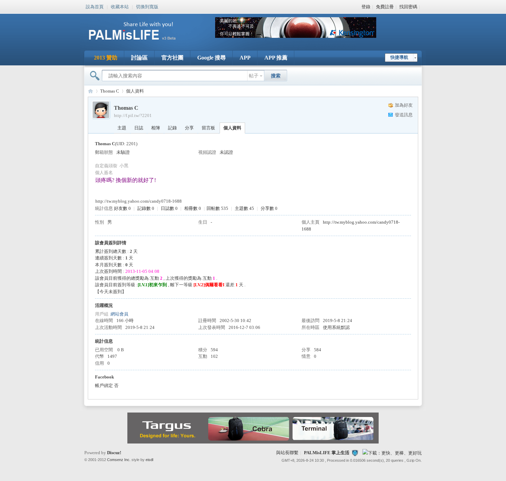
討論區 (139, 58)
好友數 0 (122, 208)
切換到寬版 (147, 6)
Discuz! (114, 452)
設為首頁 (95, 6)
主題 (121, 127)
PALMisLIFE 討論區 (90, 91)
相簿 (155, 127)
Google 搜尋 (211, 58)
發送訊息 (404, 114)
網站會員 (119, 314)
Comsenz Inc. (118, 460)
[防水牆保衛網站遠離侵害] (354, 452)
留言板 (208, 127)
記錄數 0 (145, 208)
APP (245, 58)
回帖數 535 (217, 208)
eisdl (149, 460)
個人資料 (232, 127)
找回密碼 (408, 6)
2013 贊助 (105, 58)
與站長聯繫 (287, 452)
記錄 (172, 127)
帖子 (254, 75)
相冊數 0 (192, 208)
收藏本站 (120, 6)
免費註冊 (385, 6)
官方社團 (172, 58)
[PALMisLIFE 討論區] (139, 42)
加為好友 (404, 105)
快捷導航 (399, 57)
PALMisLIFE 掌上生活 (326, 452)
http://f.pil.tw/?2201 (133, 115)
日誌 (138, 127)
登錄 (365, 6)
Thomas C (109, 91)
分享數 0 (269, 208)
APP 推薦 (275, 58)
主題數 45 (244, 208)
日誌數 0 (169, 208)
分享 (189, 127)
